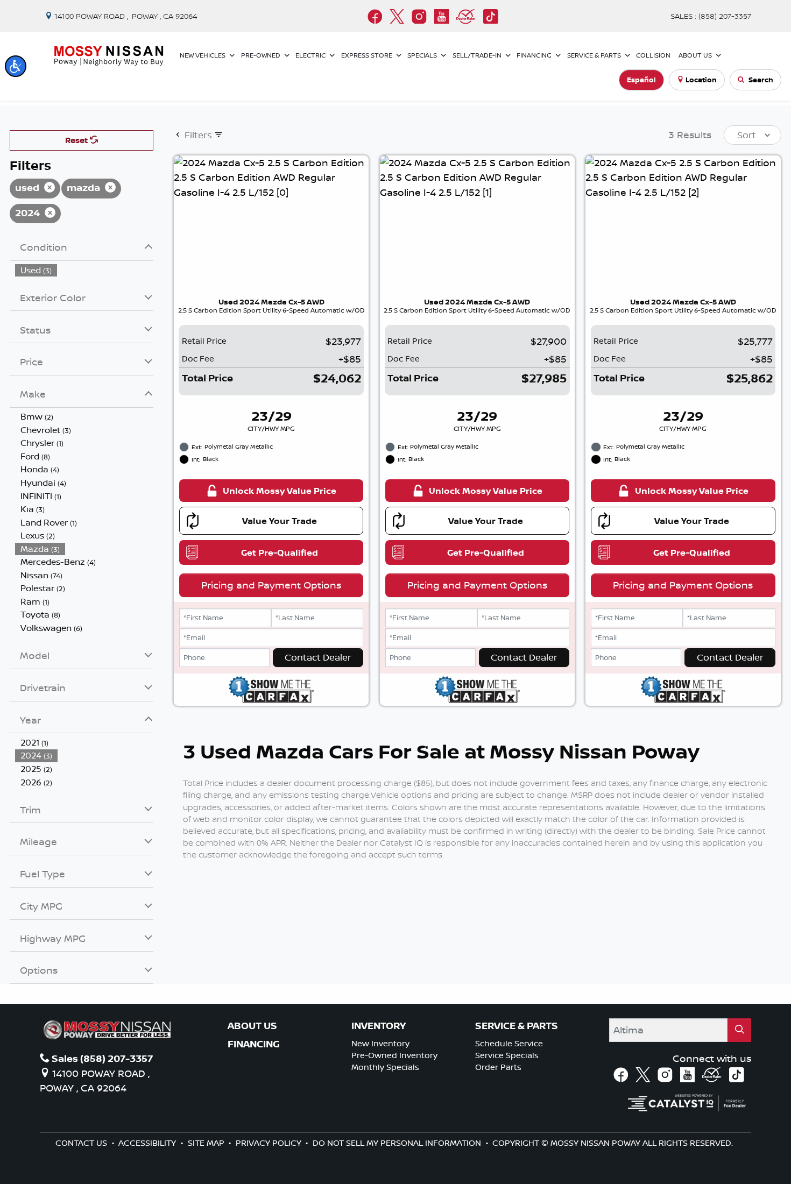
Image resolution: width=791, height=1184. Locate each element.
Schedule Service (509, 1043)
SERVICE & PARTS (516, 1025)
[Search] (739, 1029)
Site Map (207, 1142)
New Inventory (380, 1043)
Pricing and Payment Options (271, 585)
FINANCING (254, 1044)
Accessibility (148, 1142)
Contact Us (82, 1142)
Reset (77, 140)
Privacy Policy (269, 1142)
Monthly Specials (385, 1067)
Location (701, 79)
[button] (15, 66)
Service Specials (507, 1055)
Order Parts (498, 1067)
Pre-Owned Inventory (394, 1055)
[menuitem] (84, 270)
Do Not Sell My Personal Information (398, 1142)
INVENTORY (378, 1025)
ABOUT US (252, 1025)
